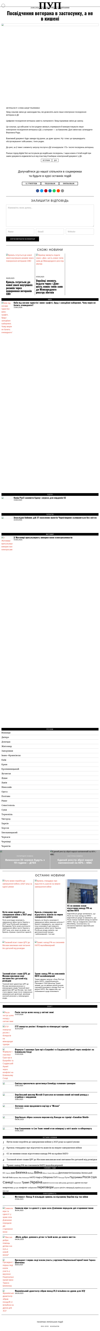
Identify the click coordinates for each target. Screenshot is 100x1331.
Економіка (76, 1172)
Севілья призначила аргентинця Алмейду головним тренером (45, 1083)
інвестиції (6, 1191)
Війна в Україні (47, 1173)
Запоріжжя (7, 751)
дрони (77, 1182)
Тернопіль (6, 814)
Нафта (39, 1177)
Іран (13, 1172)
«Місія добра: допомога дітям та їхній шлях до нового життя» (45, 1237)
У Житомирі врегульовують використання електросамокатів (43, 537)
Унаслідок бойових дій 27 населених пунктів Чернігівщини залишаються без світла (55, 517)
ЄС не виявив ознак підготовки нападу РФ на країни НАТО (79, 908)
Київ (3, 760)
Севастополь (8, 805)
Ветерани (46, 160)
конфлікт (23, 1187)
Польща (61, 1177)
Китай (5, 1177)
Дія (55, 160)
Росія (86, 1177)
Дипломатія (64, 1172)
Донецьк (5, 742)
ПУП (55, 1177)
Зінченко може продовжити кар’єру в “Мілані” (37, 1106)
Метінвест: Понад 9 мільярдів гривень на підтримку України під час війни (51, 1197)
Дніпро (5, 737)
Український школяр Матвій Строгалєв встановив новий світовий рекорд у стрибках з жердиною (52, 1095)
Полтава (5, 796)
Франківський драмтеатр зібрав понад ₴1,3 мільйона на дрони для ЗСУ (50, 1291)
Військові (55, 1173)
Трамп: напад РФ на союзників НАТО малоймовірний (50, 974)
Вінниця (5, 732)
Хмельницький (9, 832)
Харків (5, 823)
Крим (4, 764)
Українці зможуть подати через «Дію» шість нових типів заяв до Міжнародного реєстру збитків (49, 286)
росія (62, 1187)
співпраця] (69, 1187)
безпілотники (53, 1183)
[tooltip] (37, 190)
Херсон (5, 828)
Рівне (4, 801)
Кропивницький (10, 769)
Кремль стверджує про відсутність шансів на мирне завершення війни (49, 914)
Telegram (50, 183)
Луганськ (6, 773)
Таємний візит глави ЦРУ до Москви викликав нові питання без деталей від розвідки (16, 977)
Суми (4, 810)
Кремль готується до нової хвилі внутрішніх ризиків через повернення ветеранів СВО (19, 287)
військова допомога (67, 1182)
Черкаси (5, 837)
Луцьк (4, 778)
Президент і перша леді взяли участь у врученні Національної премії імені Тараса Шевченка (55, 1261)
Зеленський (86, 1172)
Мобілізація (25, 1177)
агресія (46, 1182)
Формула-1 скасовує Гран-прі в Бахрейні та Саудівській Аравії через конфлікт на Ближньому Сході (54, 1050)
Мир (20, 1177)
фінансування (86, 1188)
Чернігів (5, 846)
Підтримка (76, 1177)
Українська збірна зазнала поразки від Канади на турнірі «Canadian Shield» (52, 1117)
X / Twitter (31, 183)
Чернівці (6, 841)
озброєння (32, 1187)
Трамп (25, 1182)
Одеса (4, 791)
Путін (67, 1177)
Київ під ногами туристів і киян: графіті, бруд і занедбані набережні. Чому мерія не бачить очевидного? (55, 303)
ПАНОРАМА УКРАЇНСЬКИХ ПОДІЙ (50, 1322)
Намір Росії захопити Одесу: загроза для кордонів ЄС (40, 498)
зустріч (16, 1187)
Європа (8, 1173)
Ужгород (5, 819)
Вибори (31, 1172)
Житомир (6, 746)
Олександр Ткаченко (29, 108)
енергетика (8, 1187)
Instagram (68, 183)
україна (78, 1187)
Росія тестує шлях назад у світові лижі (34, 1012)
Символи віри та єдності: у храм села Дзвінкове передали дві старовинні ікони (54, 1208)
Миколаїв (6, 787)
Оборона (48, 1177)
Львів (4, 782)
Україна (36, 1181)
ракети (57, 1187)
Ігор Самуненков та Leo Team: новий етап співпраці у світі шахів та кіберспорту (53, 1128)
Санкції (8, 1182)
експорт (84, 1182)
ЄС (4, 1172)
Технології (17, 1183)
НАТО (32, 1177)
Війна (38, 1172)
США (94, 1177)
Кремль (15, 1177)
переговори (45, 1187)
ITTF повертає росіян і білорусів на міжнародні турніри (41, 1026)
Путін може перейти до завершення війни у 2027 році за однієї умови (17, 914)
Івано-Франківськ (11, 755)
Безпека (21, 1172)
